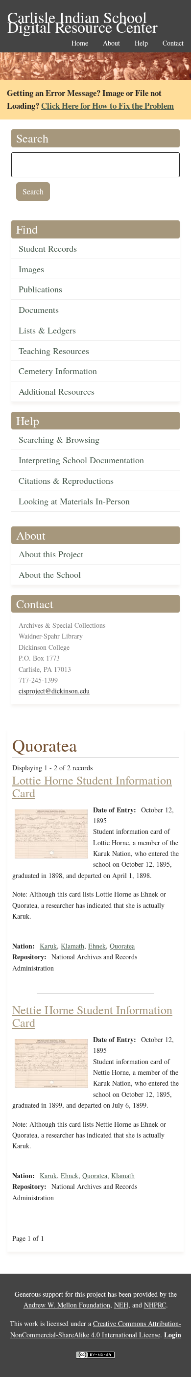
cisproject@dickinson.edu (54, 690)
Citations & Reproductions (66, 480)
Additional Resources (57, 391)
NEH (121, 1304)
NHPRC (155, 1304)
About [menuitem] (111, 43)
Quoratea (122, 945)
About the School (50, 574)
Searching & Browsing (59, 439)
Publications (40, 289)
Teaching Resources (54, 350)
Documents (39, 309)
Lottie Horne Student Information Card (92, 786)
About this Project (51, 554)
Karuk (48, 945)
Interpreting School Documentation (81, 460)
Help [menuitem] (141, 43)
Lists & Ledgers (47, 330)
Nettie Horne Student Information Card (92, 1016)
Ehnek (97, 945)
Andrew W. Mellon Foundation (67, 1304)
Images (31, 269)
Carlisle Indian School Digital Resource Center (82, 17)
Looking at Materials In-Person (74, 501)
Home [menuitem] (80, 43)
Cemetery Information (58, 371)
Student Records (48, 248)
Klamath (72, 945)
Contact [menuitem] (173, 43)
